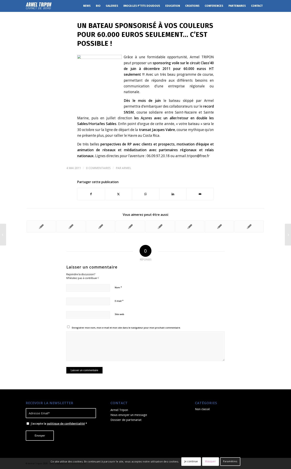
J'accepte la (59, 423)
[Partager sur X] (118, 194)
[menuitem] (87, 6)
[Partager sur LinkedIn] (172, 194)
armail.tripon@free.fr (192, 156)
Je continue (191, 461)
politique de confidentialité (66, 423)
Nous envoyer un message (128, 415)
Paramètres (230, 461)
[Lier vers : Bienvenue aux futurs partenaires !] (189, 226)
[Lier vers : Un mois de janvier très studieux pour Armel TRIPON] (130, 226)
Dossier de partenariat (126, 420)
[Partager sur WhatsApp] (145, 194)
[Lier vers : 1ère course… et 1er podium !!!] (100, 226)
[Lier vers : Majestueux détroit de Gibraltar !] (41, 226)
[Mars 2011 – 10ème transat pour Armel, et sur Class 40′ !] (3, 234)
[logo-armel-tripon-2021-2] (39, 6)
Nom (118, 287)
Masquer (210, 461)
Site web (119, 314)
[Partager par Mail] (200, 194)
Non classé (202, 409)
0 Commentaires (98, 168)
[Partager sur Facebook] (91, 194)
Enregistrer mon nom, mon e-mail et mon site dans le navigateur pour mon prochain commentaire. (126, 327)
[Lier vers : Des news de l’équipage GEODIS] (71, 226)
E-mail (119, 301)
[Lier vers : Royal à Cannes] (160, 226)
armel (126, 168)
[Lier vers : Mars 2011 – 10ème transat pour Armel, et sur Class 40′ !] (219, 226)
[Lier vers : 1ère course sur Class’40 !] (249, 226)
